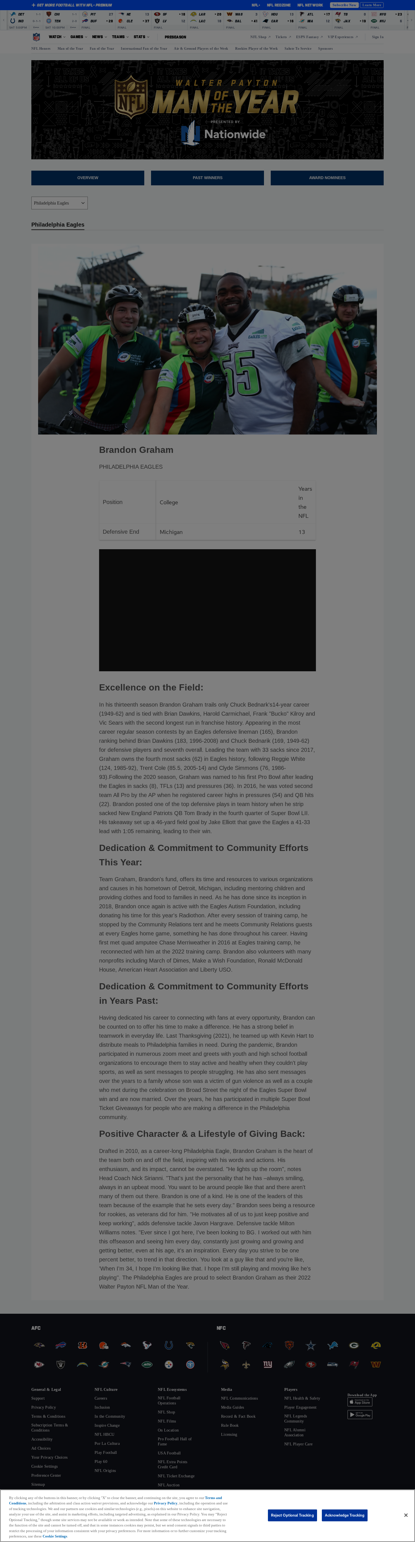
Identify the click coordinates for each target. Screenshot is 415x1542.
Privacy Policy (166, 1503)
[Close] (406, 1515)
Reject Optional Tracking (292, 1515)
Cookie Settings (55, 1536)
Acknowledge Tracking (345, 1515)
